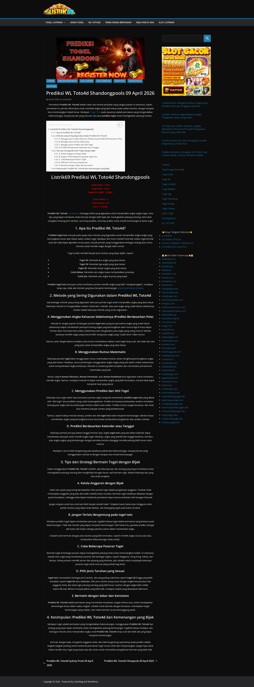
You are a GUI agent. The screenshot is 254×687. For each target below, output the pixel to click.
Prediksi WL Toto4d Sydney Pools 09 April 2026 (70, 663)
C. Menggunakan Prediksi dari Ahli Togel (76, 145)
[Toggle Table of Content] (118, 124)
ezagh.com (167, 325)
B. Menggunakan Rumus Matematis (74, 142)
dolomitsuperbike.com (172, 299)
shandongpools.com (171, 351)
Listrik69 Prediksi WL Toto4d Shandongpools (72, 129)
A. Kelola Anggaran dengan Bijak (72, 154)
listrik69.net (167, 285)
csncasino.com (169, 322)
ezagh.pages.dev (170, 415)
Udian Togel (77, 22)
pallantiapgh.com (170, 337)
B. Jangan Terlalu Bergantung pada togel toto (78, 156)
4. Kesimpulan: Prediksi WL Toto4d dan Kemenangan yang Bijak (82, 168)
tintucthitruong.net (170, 318)
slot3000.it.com (169, 273)
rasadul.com (167, 359)
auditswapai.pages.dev (172, 400)
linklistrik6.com (169, 259)
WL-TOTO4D (94, 22)
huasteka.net (168, 329)
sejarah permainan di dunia (130, 288)
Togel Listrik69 (54, 22)
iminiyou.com (168, 303)
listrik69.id (166, 270)
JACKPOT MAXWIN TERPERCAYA (177, 243)
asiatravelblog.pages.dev (173, 396)
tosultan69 (66, 99)
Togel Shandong (104, 81)
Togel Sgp (166, 193)
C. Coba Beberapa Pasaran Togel (72, 159)
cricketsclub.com (170, 388)
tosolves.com (168, 344)
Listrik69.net (74, 213)
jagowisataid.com (170, 377)
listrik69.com (168, 277)
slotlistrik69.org (169, 314)
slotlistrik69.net (169, 262)
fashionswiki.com (170, 292)
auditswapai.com (170, 340)
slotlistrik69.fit (168, 370)
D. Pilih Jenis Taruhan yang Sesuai (73, 162)
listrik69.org (167, 266)
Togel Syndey (168, 203)
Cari (207, 38)
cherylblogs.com (169, 296)
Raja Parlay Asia (145, 22)
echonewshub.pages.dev (173, 411)
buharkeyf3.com (169, 381)
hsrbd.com (167, 385)
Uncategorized (135, 81)
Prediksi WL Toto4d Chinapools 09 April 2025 (129, 661)
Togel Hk (166, 179)
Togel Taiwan (168, 208)
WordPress (93, 681)
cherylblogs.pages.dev (172, 403)
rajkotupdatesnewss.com (174, 311)
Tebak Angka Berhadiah (118, 22)
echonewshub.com (171, 392)
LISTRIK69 (167, 235)
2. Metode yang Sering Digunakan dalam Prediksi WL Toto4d (80, 135)
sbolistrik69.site (169, 366)
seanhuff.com (168, 333)
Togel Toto (95, 112)
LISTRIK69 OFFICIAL (171, 239)
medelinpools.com (170, 355)
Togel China (167, 174)
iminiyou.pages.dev (171, 422)
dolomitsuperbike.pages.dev (175, 407)
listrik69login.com (170, 374)
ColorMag (78, 681)
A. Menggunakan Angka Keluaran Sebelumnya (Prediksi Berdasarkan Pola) (90, 139)
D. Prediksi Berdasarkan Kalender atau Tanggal (79, 147)
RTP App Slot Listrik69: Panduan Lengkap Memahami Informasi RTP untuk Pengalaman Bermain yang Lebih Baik (183, 129)
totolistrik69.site (169, 363)
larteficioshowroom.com (173, 307)
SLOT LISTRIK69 (166, 22)
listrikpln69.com (169, 281)
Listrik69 (50, 81)
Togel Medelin (168, 189)
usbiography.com (170, 288)
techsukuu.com (169, 348)
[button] (63, 22)
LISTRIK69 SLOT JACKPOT (174, 246)
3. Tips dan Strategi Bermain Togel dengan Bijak (74, 150)
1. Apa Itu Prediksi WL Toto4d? (67, 132)
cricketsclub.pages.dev (172, 418)
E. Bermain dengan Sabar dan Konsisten (76, 165)
